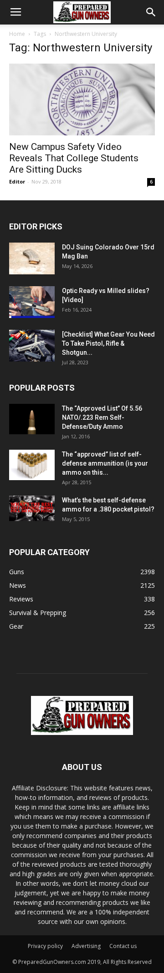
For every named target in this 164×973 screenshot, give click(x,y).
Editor (17, 181)
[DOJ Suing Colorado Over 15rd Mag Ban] (32, 258)
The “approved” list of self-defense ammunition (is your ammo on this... (105, 463)
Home (17, 34)
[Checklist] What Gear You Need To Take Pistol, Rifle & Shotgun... (108, 343)
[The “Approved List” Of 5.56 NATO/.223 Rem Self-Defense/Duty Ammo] (32, 419)
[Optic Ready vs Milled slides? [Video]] (32, 302)
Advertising (86, 946)
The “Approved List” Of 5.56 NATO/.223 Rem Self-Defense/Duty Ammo (102, 417)
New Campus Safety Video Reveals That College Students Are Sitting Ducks (73, 158)
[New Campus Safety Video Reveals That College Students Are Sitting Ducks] (82, 99)
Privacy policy (45, 946)
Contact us (123, 946)
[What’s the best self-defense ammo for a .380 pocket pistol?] (32, 508)
